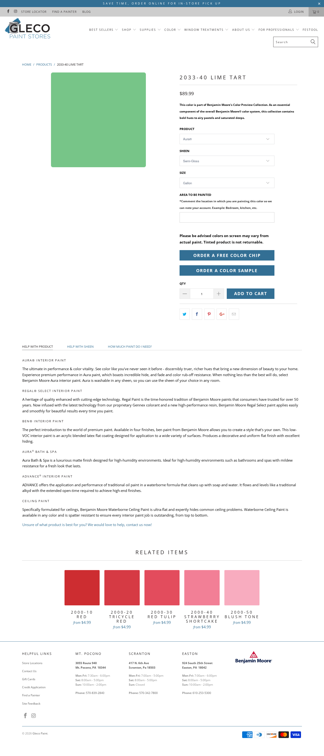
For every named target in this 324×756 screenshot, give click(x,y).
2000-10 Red (82, 587)
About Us (241, 30)
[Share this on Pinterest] (209, 314)
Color (170, 30)
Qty (183, 283)
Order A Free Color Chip (227, 255)
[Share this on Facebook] (197, 314)
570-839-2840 (95, 693)
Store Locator (33, 12)
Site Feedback (31, 704)
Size (183, 173)
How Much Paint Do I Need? (130, 346)
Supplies (148, 30)
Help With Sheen (80, 346)
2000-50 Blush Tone (242, 587)
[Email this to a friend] (234, 314)
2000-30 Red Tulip (162, 587)
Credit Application (34, 687)
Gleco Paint (39, 733)
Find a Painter (64, 12)
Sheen (185, 151)
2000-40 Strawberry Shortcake (202, 587)
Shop (126, 30)
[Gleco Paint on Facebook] (8, 12)
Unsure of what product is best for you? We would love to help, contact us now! (87, 524)
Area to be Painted (226, 201)
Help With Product (37, 346)
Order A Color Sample (227, 270)
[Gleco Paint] (28, 29)
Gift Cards (28, 679)
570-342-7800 (148, 693)
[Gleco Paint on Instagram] (15, 12)
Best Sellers (101, 30)
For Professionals (277, 30)
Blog (86, 12)
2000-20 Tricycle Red (122, 587)
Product (187, 129)
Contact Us (29, 671)
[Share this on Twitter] (185, 314)
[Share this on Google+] (222, 314)
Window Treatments (204, 30)
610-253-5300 (202, 693)
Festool (310, 30)
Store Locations (32, 663)
